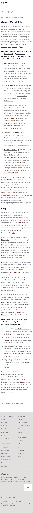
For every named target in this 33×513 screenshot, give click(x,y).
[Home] (2, 17)
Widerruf (20, 456)
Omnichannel (5, 438)
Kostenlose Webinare (24, 426)
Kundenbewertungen (11, 123)
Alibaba (14, 47)
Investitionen (20, 312)
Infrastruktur (26, 305)
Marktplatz (7, 165)
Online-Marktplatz (16, 230)
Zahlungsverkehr (9, 120)
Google (3, 435)
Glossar (7, 17)
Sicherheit (4, 466)
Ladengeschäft (5, 422)
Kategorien (23, 225)
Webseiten (4, 426)
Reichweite (8, 63)
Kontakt (20, 419)
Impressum (21, 450)
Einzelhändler (7, 180)
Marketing (4, 315)
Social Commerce (6, 456)
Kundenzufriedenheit (11, 173)
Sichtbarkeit (21, 354)
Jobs (19, 444)
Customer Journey (13, 170)
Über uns (20, 440)
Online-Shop (21, 162)
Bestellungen (8, 42)
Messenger (4, 432)
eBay (9, 47)
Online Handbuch (23, 429)
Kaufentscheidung (10, 128)
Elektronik (4, 255)
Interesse (10, 334)
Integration (11, 270)
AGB (19, 447)
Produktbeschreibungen (23, 329)
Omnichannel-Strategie (11, 150)
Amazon (4, 47)
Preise (20, 39)
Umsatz (28, 362)
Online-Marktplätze (17, 17)
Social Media (5, 429)
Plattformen (27, 26)
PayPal (21, 270)
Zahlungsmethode (15, 272)
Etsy (21, 47)
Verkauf (16, 133)
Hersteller (4, 453)
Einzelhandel (8, 54)
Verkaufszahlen (22, 96)
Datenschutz (21, 453)
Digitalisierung (5, 463)
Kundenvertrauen (10, 85)
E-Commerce (20, 54)
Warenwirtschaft (6, 460)
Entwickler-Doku (22, 422)
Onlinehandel (5, 447)
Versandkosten (9, 340)
